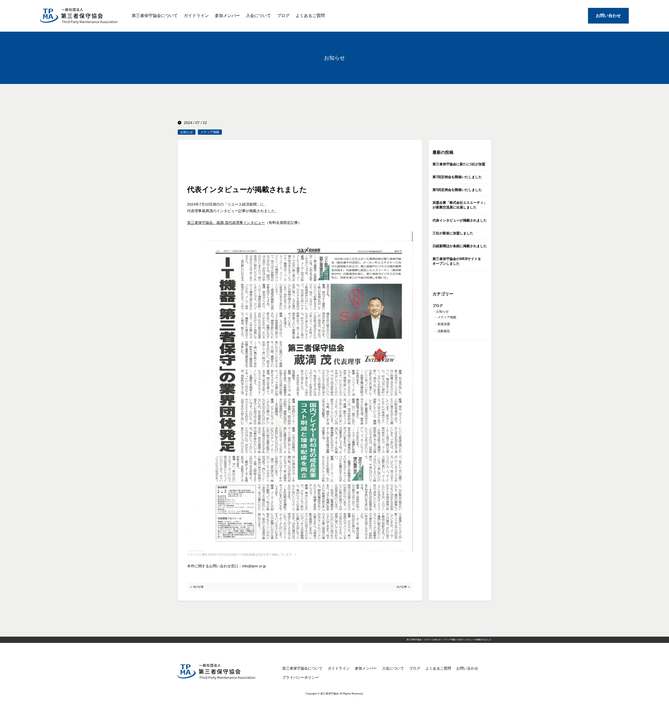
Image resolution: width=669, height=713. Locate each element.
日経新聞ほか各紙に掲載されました (459, 246)
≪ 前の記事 (197, 586)
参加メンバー (227, 15)
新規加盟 (443, 324)
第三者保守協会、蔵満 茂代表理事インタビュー (226, 222)
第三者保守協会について (155, 15)
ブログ (283, 15)
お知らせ (186, 132)
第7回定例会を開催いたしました (457, 177)
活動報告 (443, 331)
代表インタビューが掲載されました (459, 220)
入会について (258, 15)
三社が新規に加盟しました (452, 233)
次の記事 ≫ (403, 586)
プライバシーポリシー (300, 677)
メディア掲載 (209, 132)
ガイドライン (196, 15)
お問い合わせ (608, 15)
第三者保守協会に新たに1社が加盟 (458, 164)
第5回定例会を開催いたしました (457, 190)
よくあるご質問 (310, 15)
